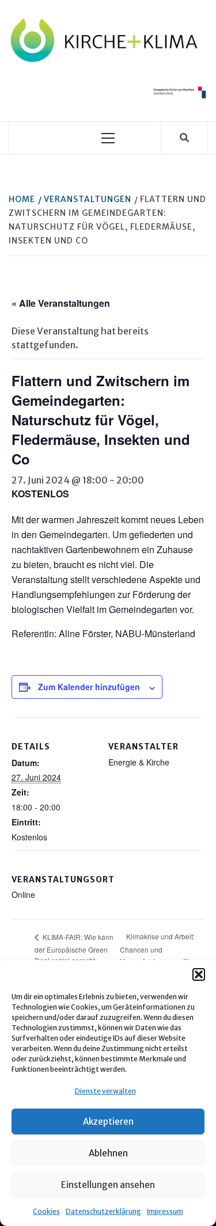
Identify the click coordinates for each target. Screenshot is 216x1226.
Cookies (46, 1211)
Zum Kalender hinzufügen (89, 686)
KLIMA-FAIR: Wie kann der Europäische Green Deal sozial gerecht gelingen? (74, 954)
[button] (198, 974)
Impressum (165, 1211)
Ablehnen (108, 1153)
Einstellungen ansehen (108, 1184)
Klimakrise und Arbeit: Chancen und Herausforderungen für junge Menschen (157, 954)
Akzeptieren (108, 1121)
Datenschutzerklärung (103, 1211)
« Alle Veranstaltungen (61, 303)
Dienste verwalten (105, 1091)
